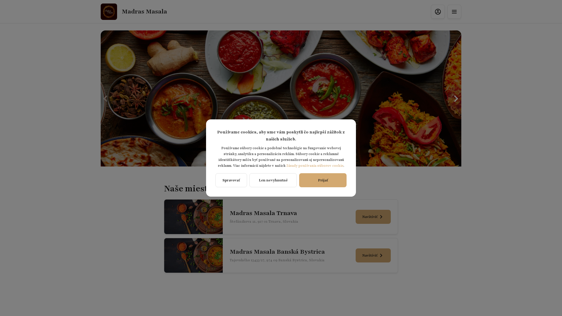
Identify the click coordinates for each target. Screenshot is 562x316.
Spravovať (231, 180)
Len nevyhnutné (273, 180)
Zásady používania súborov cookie (314, 165)
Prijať (323, 180)
